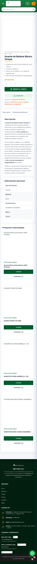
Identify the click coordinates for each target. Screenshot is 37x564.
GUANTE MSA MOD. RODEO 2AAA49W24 (17, 432)
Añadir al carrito (20, 89)
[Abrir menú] (3, 3)
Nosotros (4, 491)
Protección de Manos (13, 52)
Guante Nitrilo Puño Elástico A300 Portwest (15, 266)
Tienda (3, 494)
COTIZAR (18, 272)
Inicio (6, 52)
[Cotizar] (33, 3)
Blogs (3, 503)
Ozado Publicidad (19, 558)
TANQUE (7, 216)
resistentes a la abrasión (12, 208)
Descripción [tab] (6, 112)
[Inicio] (13, 3)
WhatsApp (19, 96)
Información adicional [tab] (20, 112)
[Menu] (28, 3)
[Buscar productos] (33, 9)
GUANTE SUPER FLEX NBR (12, 321)
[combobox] (18, 9)
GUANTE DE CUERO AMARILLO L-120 (16, 376)
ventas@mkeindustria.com (15, 522)
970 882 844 (12, 517)
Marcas (3, 497)
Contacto (3, 500)
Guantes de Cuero (17, 102)
